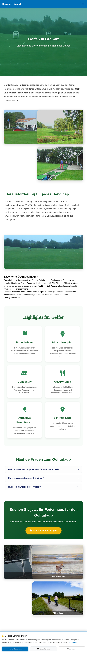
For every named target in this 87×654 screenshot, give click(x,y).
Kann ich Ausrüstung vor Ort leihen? (26, 478)
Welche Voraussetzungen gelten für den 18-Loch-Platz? (35, 469)
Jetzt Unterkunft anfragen (44, 530)
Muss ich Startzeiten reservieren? (24, 487)
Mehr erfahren (73, 642)
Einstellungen (45, 649)
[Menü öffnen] (83, 4)
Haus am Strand (11, 3)
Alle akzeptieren (16, 649)
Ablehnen (72, 649)
